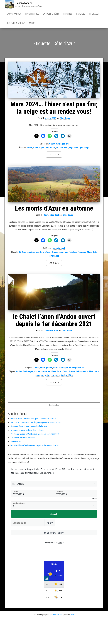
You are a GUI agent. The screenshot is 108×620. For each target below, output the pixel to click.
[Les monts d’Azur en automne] (54, 184)
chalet (37, 371)
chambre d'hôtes (48, 371)
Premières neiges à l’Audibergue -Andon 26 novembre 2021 (35, 434)
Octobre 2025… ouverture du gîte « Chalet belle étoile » (33, 418)
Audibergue (38, 147)
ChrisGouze (65, 118)
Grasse (59, 147)
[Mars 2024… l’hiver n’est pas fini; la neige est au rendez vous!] (54, 80)
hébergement (46, 367)
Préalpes (73, 252)
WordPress (57, 614)
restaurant (55, 375)
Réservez (80, 14)
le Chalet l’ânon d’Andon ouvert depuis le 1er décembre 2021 (54, 320)
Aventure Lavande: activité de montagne (27, 430)
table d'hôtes (67, 375)
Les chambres (32, 14)
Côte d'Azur (50, 147)
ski (67, 144)
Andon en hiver (17, 441)
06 (20, 252)
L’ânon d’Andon (14, 14)
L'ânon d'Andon (23, 3)
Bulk (73, 614)
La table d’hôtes (51, 14)
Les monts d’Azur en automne (54, 208)
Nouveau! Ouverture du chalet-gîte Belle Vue (29, 426)
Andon (32, 23)
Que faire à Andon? (16, 23)
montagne (60, 144)
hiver (66, 147)
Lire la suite (54, 154)
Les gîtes (67, 14)
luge (71, 147)
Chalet (52, 144)
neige (86, 147)
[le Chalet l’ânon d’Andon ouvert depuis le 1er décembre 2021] (54, 292)
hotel (55, 367)
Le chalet (94, 14)
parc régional (59, 248)
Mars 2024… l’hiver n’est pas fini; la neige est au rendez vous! (54, 107)
